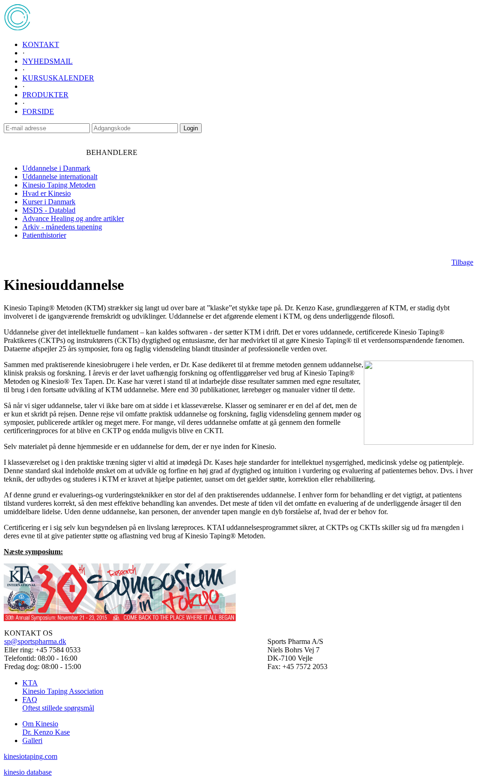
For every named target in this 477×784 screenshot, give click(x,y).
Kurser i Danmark (48, 202)
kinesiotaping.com (30, 756)
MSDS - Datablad (48, 210)
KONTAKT (40, 44)
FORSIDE (38, 111)
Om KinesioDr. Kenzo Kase (46, 728)
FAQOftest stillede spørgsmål (58, 704)
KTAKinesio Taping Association (62, 687)
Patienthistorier (44, 235)
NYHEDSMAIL (47, 61)
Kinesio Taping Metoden (58, 185)
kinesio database (28, 772)
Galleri (32, 740)
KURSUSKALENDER (58, 78)
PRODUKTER (45, 95)
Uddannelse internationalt (59, 177)
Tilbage (462, 262)
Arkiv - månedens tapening (62, 227)
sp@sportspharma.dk (35, 641)
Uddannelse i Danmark (56, 168)
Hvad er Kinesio (46, 193)
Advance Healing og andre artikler (73, 218)
